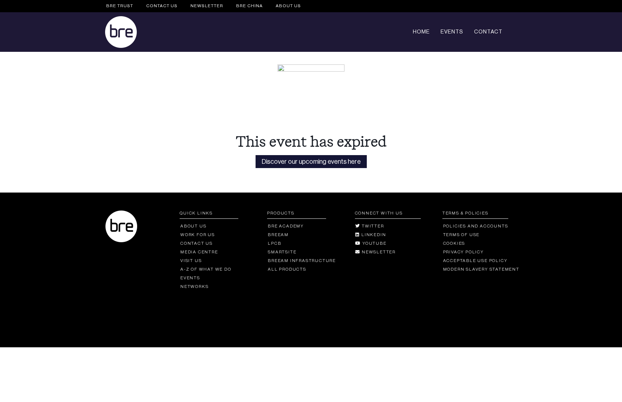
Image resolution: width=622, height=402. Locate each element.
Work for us (197, 234)
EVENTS (452, 32)
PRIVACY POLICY (463, 252)
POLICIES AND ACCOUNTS (475, 226)
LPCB (274, 243)
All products (287, 269)
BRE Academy (286, 226)
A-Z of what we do (205, 269)
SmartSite (282, 252)
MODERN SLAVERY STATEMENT (481, 269)
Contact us (196, 243)
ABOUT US (288, 6)
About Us (193, 226)
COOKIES (454, 243)
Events (190, 278)
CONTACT (488, 32)
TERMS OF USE (461, 234)
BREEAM (278, 234)
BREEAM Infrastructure (302, 260)
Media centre (199, 252)
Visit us (191, 260)
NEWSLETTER (206, 6)
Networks (194, 286)
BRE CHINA (249, 6)
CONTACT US (161, 6)
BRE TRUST (119, 6)
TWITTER (372, 226)
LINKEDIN (373, 234)
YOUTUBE (373, 243)
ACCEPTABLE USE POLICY (475, 260)
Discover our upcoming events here (311, 161)
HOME (421, 32)
